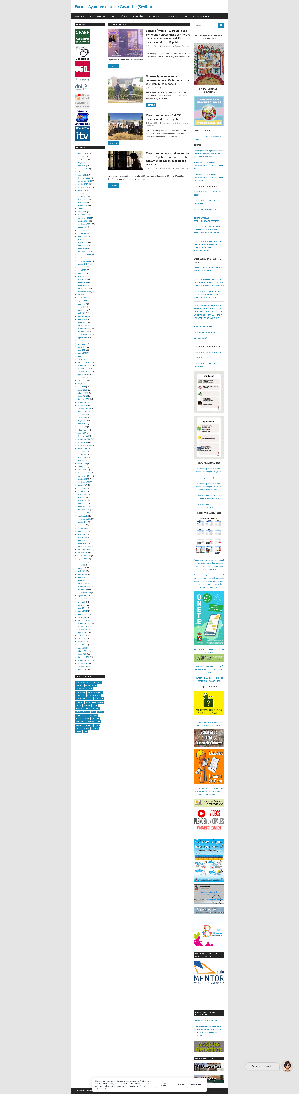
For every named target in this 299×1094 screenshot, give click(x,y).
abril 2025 (82, 202)
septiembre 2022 (84, 298)
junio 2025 (82, 196)
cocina (89, 699)
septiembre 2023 (84, 261)
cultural (87, 705)
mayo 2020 (82, 384)
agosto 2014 (82, 596)
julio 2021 (81, 341)
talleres (79, 728)
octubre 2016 (83, 516)
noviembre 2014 (84, 586)
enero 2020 (82, 396)
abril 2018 (81, 460)
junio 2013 (82, 639)
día (97, 708)
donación (90, 708)
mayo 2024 (82, 236)
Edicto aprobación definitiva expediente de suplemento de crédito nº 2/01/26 (208, 165)
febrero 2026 (83, 172)
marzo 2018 (82, 464)
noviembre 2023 (84, 255)
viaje (85, 732)
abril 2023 (82, 276)
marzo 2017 (82, 500)
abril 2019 (81, 424)
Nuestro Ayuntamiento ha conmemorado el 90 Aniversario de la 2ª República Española (167, 80)
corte (100, 702)
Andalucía (97, 682)
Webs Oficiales (154, 16)
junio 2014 (82, 602)
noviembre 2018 (84, 439)
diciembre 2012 (84, 657)
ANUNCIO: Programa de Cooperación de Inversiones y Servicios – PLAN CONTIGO (209, 669)
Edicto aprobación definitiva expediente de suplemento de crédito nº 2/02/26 (208, 177)
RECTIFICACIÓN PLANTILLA (205, 209)
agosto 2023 (83, 264)
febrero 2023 (83, 282)
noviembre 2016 (84, 513)
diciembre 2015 (84, 546)
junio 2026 (82, 159)
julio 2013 (81, 636)
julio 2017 (81, 488)
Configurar (196, 1085)
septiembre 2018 (84, 445)
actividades (80, 682)
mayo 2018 (82, 457)
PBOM (184, 16)
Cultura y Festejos (181, 46)
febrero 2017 (82, 503)
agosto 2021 (82, 338)
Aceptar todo (163, 1085)
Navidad (79, 718)
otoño (86, 718)
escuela (86, 712)
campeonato (80, 692)
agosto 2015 (82, 559)
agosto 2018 (82, 448)
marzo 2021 (82, 353)
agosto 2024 (83, 227)
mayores (93, 715)
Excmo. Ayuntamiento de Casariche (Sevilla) (113, 6)
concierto (98, 699)
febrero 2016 (83, 540)
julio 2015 (81, 562)
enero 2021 (82, 359)
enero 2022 (82, 322)
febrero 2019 (83, 430)
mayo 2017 (82, 494)
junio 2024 (82, 233)
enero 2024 (82, 248)
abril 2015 (81, 571)
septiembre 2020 (84, 371)
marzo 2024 (82, 242)
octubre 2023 (83, 258)
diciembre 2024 (84, 215)
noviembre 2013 (84, 623)
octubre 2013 (83, 626)
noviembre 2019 (84, 402)
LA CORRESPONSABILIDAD (205, 649)
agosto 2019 (82, 411)
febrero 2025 (83, 209)
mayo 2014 (82, 605)
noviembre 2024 (84, 218)
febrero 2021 (82, 356)
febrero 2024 (83, 245)
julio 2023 (81, 267)
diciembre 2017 (84, 473)
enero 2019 (82, 433)
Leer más (113, 66)
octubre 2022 (83, 295)
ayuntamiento (90, 685)
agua (89, 682)
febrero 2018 (83, 467)
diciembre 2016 (84, 510)
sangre (78, 725)
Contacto (172, 16)
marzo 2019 (82, 427)
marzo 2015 (82, 574)
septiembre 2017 (84, 482)
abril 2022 (82, 313)
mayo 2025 (82, 199)
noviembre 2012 (84, 660)
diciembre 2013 (84, 620)
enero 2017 (82, 507)
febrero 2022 (83, 319)
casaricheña (80, 695)
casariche (98, 692)
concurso (80, 702)
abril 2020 (82, 387)
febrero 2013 (82, 651)
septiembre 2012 (84, 666)
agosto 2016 (82, 522)
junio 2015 (82, 565)
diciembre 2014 (84, 583)
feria (93, 712)
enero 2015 (82, 580)
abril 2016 (81, 534)
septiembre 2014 (84, 593)
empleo (78, 712)
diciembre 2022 (84, 288)
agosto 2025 (83, 190)
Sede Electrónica (119, 16)
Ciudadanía (137, 16)
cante (89, 692)
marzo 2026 (82, 169)
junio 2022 (82, 307)
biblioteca (80, 689)
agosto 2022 (83, 301)
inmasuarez (166, 46)
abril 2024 (82, 239)
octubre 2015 (83, 553)
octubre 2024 (83, 221)
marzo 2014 (82, 611)
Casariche (78, 16)
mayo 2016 (82, 531)
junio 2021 (82, 344)
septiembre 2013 (84, 629)
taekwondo (88, 725)
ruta (98, 722)
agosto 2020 (83, 374)
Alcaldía (178, 88)
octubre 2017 (83, 479)
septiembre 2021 (84, 335)
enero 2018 (82, 470)
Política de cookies (101, 1088)
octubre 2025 (83, 184)
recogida (79, 722)
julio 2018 (81, 451)
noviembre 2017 (84, 476)
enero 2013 (82, 654)
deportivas (80, 708)
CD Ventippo (80, 699)
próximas (95, 718)
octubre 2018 (83, 442)
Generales (150, 49)
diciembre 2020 (84, 362)
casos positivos (93, 695)
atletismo (79, 685)
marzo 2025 (82, 206)
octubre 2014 (83, 589)
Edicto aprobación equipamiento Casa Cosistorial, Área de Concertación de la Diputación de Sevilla (209, 154)
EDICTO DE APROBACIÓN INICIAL (207, 352)
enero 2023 (82, 285)
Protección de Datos (201, 16)
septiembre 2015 (84, 556)
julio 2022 (81, 304)
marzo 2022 (82, 316)
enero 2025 (82, 212)
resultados (89, 722)
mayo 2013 (82, 642)
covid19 (78, 705)
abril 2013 (81, 645)
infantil (79, 715)
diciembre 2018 (84, 436)
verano (78, 732)
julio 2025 (81, 193)
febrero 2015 (83, 577)
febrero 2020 (83, 393)
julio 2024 (81, 230)
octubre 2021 (83, 331)
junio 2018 (82, 454)
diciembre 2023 (84, 252)
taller (97, 725)
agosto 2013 (82, 632)
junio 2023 (82, 270)
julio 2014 (81, 599)
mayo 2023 (82, 273)
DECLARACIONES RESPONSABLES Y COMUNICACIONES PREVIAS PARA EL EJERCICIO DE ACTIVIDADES (209, 791)
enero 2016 (82, 543)
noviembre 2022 (84, 292)
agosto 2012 (82, 669)
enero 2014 (82, 617)
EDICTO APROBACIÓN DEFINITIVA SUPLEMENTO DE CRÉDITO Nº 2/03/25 (207, 230)
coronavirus (91, 702)
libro (86, 715)
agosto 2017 (82, 485)
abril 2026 (82, 166)
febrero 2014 (83, 614)
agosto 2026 (83, 153)
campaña (89, 689)
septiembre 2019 (84, 408)
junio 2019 (82, 417)
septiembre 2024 (84, 224)
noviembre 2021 (84, 328)
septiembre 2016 (84, 519)
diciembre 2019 (84, 399)
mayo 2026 (82, 162)
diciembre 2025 (84, 178)
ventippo (95, 728)
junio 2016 (82, 528)
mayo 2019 (82, 421)
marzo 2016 (82, 537)
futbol (100, 712)
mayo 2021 (82, 347)
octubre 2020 (83, 368)
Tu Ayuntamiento (97, 16)
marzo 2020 (82, 390)
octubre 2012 (83, 663)
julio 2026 (81, 156)
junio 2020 (82, 381)
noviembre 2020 (84, 365)
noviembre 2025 (84, 181)
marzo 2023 (82, 279)
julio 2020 (81, 378)
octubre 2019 (83, 405)
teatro (87, 728)
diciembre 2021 (84, 325)
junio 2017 (82, 491)
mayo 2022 (82, 310)
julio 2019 (81, 414)
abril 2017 (81, 497)
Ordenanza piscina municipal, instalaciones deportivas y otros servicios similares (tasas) (208, 486)
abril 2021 (81, 350)
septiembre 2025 (84, 187)
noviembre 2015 (84, 550)
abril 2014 (81, 608)
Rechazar (179, 1085)
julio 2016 (81, 525)
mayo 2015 (82, 568)
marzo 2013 (82, 648)
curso (95, 705)
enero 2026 (82, 175)
